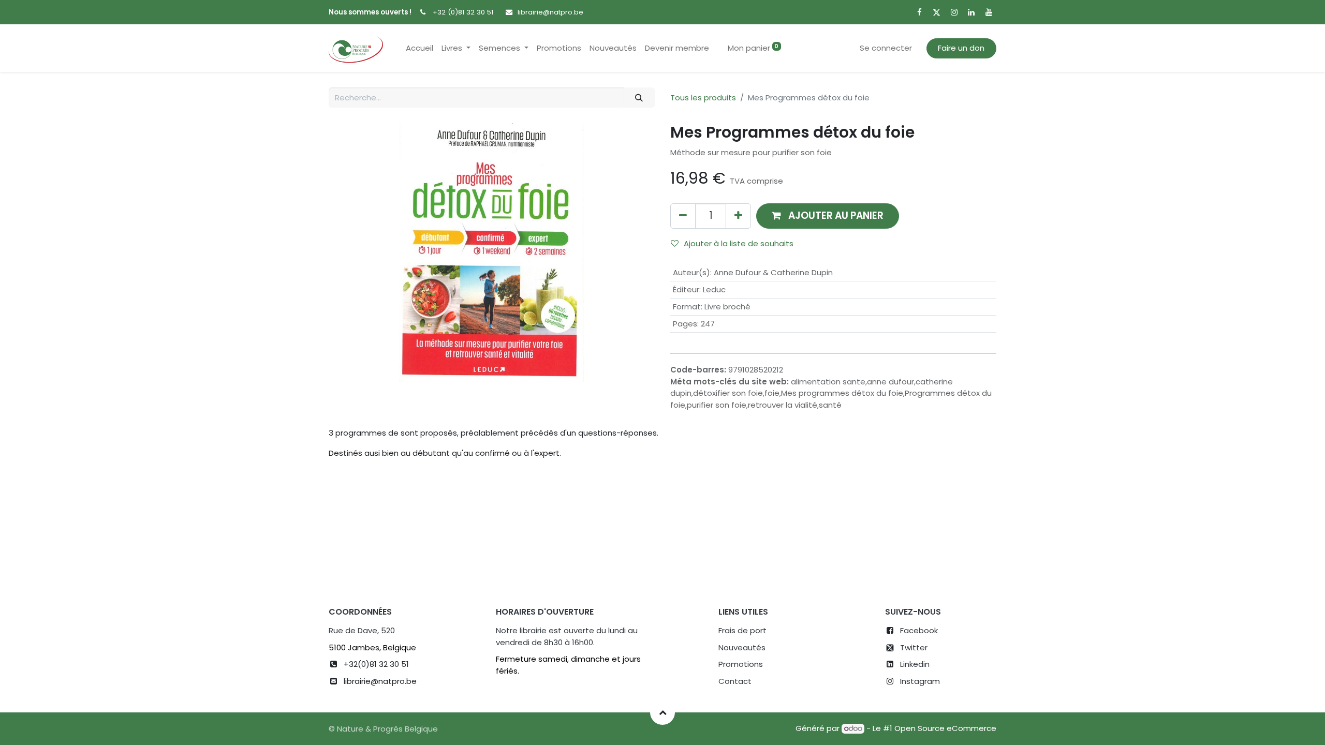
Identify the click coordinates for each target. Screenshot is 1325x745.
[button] (827, 216)
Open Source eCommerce (945, 728)
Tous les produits (703, 97)
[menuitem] (419, 48)
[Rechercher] (639, 97)
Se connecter (886, 47)
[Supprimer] (683, 216)
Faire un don (961, 47)
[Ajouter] (738, 216)
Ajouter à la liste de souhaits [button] (738, 243)
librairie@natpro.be (550, 12)
